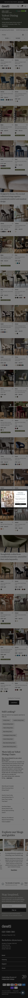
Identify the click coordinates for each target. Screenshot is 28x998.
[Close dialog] (26, 491)
